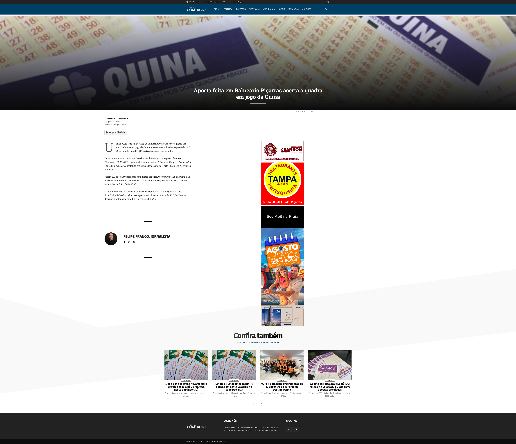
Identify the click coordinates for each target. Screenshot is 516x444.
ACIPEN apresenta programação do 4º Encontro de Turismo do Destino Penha (282, 386)
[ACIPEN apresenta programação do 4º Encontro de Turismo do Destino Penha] (282, 365)
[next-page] (260, 403)
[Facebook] (323, 2)
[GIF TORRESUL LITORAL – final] (282, 227)
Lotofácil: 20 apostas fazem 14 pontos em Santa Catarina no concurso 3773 (234, 386)
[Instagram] (328, 2)
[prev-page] (254, 403)
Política (228, 9)
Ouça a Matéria (117, 132)
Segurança (269, 9)
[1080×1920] (282, 304)
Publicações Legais (236, 2)
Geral (217, 9)
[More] (182, 212)
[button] (326, 9)
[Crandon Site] (282, 161)
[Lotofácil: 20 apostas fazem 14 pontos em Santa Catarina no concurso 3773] (234, 365)
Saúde (282, 9)
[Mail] (134, 241)
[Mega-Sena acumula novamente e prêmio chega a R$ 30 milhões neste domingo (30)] (186, 365)
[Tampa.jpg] (282, 205)
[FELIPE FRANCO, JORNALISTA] (113, 238)
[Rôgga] (282, 325)
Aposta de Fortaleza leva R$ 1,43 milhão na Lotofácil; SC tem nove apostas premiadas (330, 386)
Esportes (241, 9)
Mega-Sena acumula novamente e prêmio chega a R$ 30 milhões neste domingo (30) (186, 386)
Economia (254, 9)
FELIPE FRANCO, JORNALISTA (116, 118)
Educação (294, 9)
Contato (306, 9)
